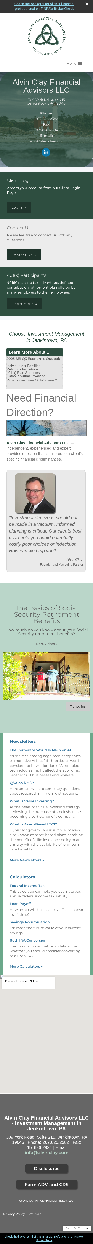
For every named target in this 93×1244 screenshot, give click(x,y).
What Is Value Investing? (32, 801)
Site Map (35, 1214)
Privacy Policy (14, 1214)
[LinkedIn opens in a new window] (46, 152)
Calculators (22, 877)
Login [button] (16, 207)
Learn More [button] (22, 304)
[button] (74, 63)
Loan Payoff (20, 904)
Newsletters (23, 741)
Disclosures (46, 1168)
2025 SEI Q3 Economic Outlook (33, 359)
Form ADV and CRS (47, 1184)
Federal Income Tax (27, 886)
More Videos (46, 643)
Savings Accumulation (30, 922)
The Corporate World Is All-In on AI (40, 750)
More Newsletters (27, 860)
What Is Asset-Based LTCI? (33, 824)
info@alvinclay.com (46, 141)
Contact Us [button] (21, 255)
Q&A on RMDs (22, 783)
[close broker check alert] (87, 4)
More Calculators (26, 966)
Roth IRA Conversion (28, 940)
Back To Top (75, 1228)
